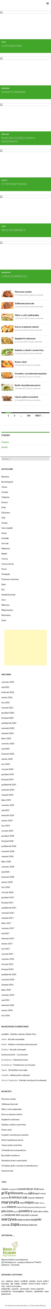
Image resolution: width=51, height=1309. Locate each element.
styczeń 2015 (7, 964)
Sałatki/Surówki (8, 594)
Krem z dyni (20, 362)
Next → (39, 415)
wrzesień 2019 (7, 789)
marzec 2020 (7, 759)
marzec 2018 (7, 882)
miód (22, 1202)
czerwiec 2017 (7, 928)
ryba (35, 1211)
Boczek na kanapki (16, 1039)
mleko (36, 1203)
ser (2, 1215)
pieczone (7, 1211)
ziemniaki (5, 1225)
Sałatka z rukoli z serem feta (29, 350)
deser (29, 1188)
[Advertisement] (25, 647)
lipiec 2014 (6, 990)
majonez (31, 1198)
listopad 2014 (7, 969)
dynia (41, 1189)
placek (15, 1211)
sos (18, 1214)
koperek (5, 1197)
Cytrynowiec (22, 1054)
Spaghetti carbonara (25, 338)
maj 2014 (5, 1000)
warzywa (9, 1219)
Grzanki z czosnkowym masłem (30, 373)
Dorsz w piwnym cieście (27, 326)
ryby (40, 1211)
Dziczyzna (5, 512)
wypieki (36, 1219)
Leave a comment (36, 295)
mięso (29, 1202)
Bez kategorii (7, 482)
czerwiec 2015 (7, 959)
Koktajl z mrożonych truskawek (32, 1080)
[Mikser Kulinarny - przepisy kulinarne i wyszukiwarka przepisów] (10, 1249)
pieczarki (42, 1207)
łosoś (39, 1281)
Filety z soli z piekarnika (27, 315)
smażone (9, 1214)
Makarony (6, 272)
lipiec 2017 (6, 923)
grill (4, 1193)
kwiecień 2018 (7, 877)
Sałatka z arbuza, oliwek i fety (23, 1034)
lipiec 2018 (6, 861)
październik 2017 (8, 907)
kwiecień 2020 (7, 754)
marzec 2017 (7, 943)
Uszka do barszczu (14, 276)
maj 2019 (5, 810)
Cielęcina (5, 497)
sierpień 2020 (7, 733)
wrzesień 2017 (7, 913)
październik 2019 (8, 784)
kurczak (22, 1197)
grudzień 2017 (7, 897)
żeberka (33, 1224)
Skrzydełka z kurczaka (17, 1070)
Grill (3, 517)
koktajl (43, 1193)
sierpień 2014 (7, 984)
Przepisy (5, 442)
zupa (15, 1224)
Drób (3, 507)
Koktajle (5, 538)
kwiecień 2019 (7, 815)
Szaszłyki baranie (13, 91)
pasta (36, 1207)
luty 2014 (5, 1015)
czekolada (12, 1189)
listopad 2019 (7, 779)
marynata (10, 1201)
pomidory (25, 1211)
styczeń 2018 (7, 892)
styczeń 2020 (7, 769)
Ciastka (4, 492)
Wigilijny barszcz (13, 230)
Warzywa (5, 605)
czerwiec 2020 (7, 743)
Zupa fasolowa (11, 45)
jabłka (26, 1193)
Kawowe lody (7, 1170)
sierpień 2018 (7, 856)
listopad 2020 (7, 718)
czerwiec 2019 (7, 805)
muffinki (24, 1281)
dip (11, 1283)
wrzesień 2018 (7, 851)
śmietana (23, 1224)
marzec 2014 (7, 1010)
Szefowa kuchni (8, 1054)
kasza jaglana (18, 1291)
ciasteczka (24, 1288)
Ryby (3, 584)
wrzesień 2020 (7, 728)
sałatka (45, 1211)
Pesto (4, 569)
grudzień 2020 (7, 712)
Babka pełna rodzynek (20, 1075)
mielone (9, 1281)
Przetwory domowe (10, 579)
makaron (39, 1197)
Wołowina (5, 615)
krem (13, 1197)
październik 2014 (8, 974)
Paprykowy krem (20, 1059)
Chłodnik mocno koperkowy (13, 1150)
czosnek (21, 1188)
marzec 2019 (7, 820)
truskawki (33, 1215)
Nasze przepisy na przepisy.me (14, 1259)
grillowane (15, 1193)
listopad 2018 (7, 841)
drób (36, 1188)
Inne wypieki (7, 528)
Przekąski (5, 574)
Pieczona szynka (23, 291)
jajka (31, 1193)
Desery (4, 502)
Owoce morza (7, 564)
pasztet (15, 1288)
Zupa (3, 42)
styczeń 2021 (7, 707)
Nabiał (4, 553)
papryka (31, 1207)
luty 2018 (5, 887)
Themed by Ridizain (38, 1305)
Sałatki (4, 447)
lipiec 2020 (6, 738)
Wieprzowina (7, 610)
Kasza (4, 533)
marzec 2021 (7, 697)
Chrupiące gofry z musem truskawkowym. (19, 1165)
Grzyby (4, 523)
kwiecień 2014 (7, 1005)
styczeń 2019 (7, 830)
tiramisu (29, 1291)
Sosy (3, 599)
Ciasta (4, 180)
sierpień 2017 (7, 918)
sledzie (24, 1283)
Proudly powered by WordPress (17, 1305)
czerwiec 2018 (7, 866)
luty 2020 (5, 764)
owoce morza (22, 1207)
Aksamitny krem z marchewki (14, 1160)
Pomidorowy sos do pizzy (24, 1065)
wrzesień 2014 (7, 979)
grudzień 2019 (7, 774)
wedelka (5, 1034)
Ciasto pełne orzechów (26, 397)
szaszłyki (24, 1215)
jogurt (37, 1193)
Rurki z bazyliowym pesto (28, 385)
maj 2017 (5, 933)
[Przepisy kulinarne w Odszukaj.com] (17, 1262)
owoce (11, 1207)
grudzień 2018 (7, 836)
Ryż (3, 589)
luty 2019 (5, 825)
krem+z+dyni (34, 1283)
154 (28, 415)
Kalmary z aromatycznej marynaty (22, 1044)
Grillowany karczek (24, 303)
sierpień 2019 (7, 795)
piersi (16, 1281)
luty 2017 (5, 948)
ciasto (4, 1188)
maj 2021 (5, 687)
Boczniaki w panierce (10, 1155)
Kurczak (5, 134)
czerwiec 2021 (7, 682)
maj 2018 (5, 872)
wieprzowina (23, 1219)
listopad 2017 (7, 902)
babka (17, 1283)
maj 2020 (5, 748)
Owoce (4, 558)
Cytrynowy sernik (14, 184)
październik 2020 (8, 723)
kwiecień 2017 (7, 938)
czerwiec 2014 (7, 995)
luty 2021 (5, 702)
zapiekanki (38, 1291)
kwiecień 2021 (7, 692)
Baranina (5, 88)
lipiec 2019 (6, 800)
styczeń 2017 (7, 954)
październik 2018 (8, 846)
